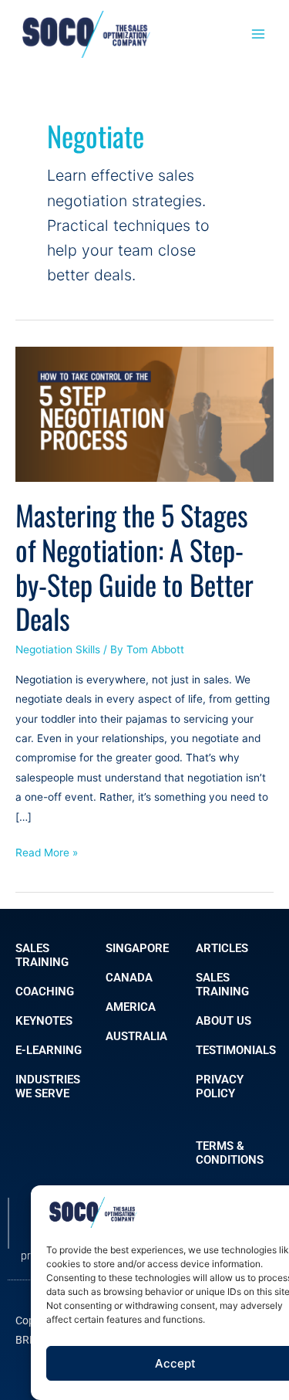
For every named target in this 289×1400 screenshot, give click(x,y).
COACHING (44, 991)
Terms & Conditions (230, 1153)
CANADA (129, 978)
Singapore (137, 948)
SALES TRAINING (42, 955)
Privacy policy (220, 1086)
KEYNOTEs (43, 1021)
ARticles (222, 948)
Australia (136, 1036)
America (131, 1007)
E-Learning (48, 1050)
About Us (223, 1021)
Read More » (46, 851)
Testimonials (236, 1050)
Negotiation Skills (57, 649)
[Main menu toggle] (258, 34)
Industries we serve (47, 1086)
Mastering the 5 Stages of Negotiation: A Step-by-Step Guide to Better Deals (134, 566)
